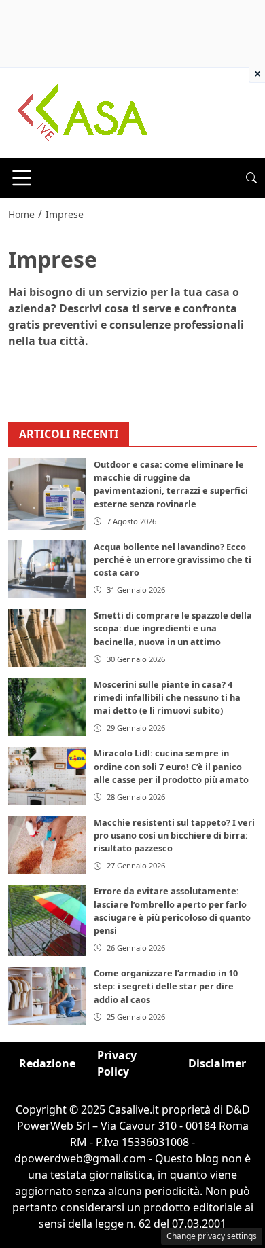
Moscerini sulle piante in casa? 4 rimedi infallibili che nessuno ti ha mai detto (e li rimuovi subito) (167, 697)
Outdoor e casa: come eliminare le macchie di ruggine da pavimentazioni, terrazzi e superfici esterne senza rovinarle (171, 484)
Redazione (47, 1063)
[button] (251, 178)
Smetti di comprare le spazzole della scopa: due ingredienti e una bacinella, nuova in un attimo (173, 628)
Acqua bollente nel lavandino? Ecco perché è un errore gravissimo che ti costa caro (172, 559)
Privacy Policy (117, 1063)
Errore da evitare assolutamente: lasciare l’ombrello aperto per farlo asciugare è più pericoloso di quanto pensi (172, 910)
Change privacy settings (211, 1236)
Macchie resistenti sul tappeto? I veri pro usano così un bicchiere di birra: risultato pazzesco (174, 835)
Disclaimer (217, 1063)
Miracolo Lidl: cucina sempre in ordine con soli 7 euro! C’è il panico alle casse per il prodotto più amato (171, 766)
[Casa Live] (83, 111)
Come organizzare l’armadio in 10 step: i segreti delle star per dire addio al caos (166, 986)
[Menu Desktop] (21, 178)
